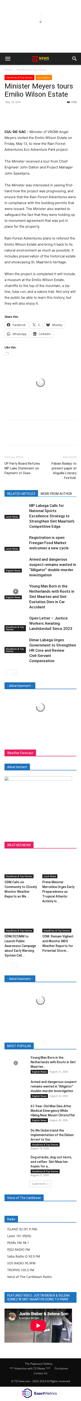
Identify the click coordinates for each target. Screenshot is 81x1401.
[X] (19, 112)
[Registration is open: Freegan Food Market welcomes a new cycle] (15, 543)
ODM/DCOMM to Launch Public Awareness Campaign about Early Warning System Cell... (20, 946)
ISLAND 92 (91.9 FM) (22, 1229)
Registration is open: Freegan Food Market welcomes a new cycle (49, 542)
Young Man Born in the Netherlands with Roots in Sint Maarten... (53, 1062)
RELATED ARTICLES (21, 494)
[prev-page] (7, 672)
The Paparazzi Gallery (38, 1364)
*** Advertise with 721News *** (29, 1368)
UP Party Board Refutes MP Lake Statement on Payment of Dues (22, 468)
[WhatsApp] (40, 112)
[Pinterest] (29, 112)
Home (8, 70)
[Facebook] (9, 112)
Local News (44, 77)
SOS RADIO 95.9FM (21, 1263)
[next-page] (14, 672)
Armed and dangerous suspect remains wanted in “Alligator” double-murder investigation (53, 1086)
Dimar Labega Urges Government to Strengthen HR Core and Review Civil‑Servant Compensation (52, 650)
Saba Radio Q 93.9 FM (23, 1256)
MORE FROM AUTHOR (56, 494)
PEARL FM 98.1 (18, 1243)
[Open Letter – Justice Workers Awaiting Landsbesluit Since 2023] (15, 623)
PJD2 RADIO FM (18, 1249)
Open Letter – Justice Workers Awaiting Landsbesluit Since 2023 (50, 623)
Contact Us (40, 1373)
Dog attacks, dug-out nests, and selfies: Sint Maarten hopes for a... (51, 1161)
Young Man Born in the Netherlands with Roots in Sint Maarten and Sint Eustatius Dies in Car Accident (51, 596)
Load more (39, 1184)
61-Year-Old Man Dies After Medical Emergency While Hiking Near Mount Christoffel (53, 1110)
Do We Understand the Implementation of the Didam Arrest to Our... (52, 1135)
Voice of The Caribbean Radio (29, 1277)
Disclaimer (61, 1368)
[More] (50, 112)
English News (13, 570)
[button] (7, 59)
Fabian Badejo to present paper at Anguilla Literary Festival (64, 470)
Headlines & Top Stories (31, 70)
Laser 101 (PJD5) (19, 1236)
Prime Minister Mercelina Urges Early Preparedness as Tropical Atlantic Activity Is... (58, 891)
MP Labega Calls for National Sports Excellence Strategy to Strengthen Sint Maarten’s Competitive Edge (51, 516)
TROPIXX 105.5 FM (20, 1270)
